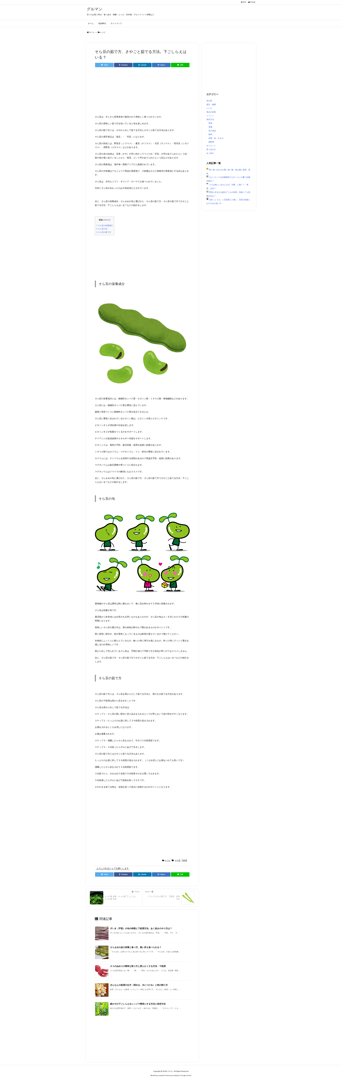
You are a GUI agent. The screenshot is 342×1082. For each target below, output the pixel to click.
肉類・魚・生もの (216, 138)
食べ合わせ (211, 149)
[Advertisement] (142, 92)
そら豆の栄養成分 (104, 225)
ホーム (91, 32)
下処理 (184, 860)
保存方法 (210, 119)
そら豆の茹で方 (103, 232)
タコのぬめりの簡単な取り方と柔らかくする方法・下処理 (138, 966)
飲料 (210, 134)
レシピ (102, 32)
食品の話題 (211, 112)
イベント (210, 115)
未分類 (209, 100)
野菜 (210, 123)
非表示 (107, 220)
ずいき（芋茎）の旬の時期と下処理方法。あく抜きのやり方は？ (141, 928)
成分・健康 (211, 104)
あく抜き (210, 153)
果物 (210, 127)
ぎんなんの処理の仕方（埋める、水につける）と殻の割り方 (139, 985)
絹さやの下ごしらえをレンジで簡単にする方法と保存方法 (138, 1003)
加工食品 (212, 130)
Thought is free (185, 1075)
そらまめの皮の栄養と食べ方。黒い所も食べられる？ (135, 947)
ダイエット (211, 145)
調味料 (211, 142)
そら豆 (177, 860)
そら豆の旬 (101, 229)
